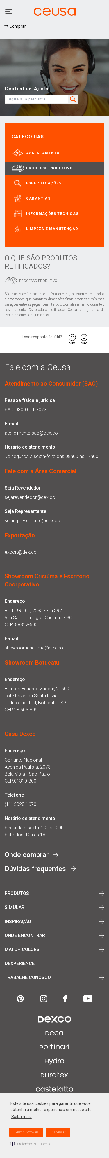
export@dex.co (21, 552)
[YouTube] (87, 998)
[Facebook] (65, 998)
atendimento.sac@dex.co (31, 433)
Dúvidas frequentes (35, 869)
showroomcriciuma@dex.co (34, 648)
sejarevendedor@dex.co (30, 497)
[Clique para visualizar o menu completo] (9, 12)
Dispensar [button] (58, 1132)
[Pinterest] (20, 998)
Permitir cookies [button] (26, 1132)
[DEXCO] (54, 1019)
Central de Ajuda (27, 88)
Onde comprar (27, 855)
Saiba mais (21, 1116)
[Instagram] (43, 998)
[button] (30, 1144)
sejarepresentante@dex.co (32, 520)
